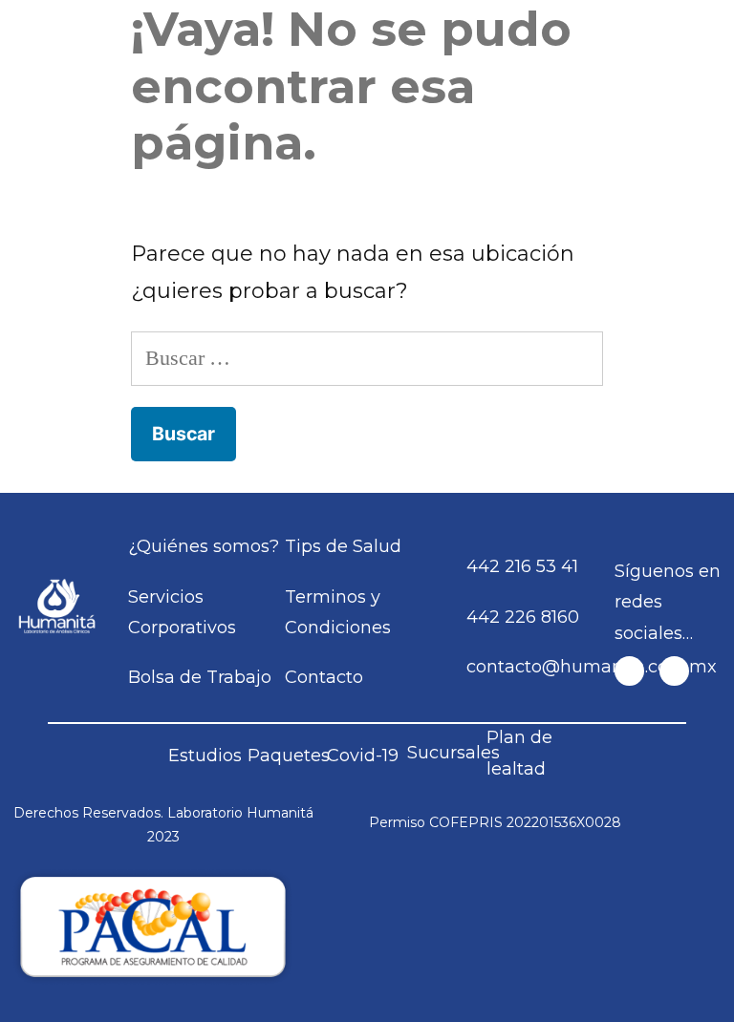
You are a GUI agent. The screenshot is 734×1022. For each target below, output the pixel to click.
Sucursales (453, 752)
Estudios (205, 755)
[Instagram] (674, 671)
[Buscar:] (367, 358)
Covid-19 (363, 755)
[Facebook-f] (629, 671)
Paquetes (289, 755)
